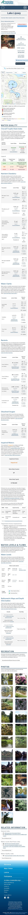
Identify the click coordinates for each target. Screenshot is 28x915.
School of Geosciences (23, 912)
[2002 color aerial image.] (7, 792)
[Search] (2, 7)
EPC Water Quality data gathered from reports (15, 379)
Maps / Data (7, 868)
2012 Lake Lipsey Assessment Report (13, 833)
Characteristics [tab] (9, 72)
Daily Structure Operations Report (12, 843)
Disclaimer (6, 890)
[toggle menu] (25, 7)
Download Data (21, 63)
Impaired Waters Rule (15, 448)
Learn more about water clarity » (10, 293)
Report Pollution (23, 24)
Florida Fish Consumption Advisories (11, 498)
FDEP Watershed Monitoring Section (16, 251)
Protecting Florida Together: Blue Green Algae (14, 855)
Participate (7, 876)
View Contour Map (21, 618)
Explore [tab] (24, 72)
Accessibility (6, 888)
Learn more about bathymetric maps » (9, 608)
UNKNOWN (8, 633)
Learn (6, 872)
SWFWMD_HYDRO (22, 570)
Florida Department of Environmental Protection (13, 520)
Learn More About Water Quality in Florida (15, 68)
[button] (3, 76)
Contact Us (6, 886)
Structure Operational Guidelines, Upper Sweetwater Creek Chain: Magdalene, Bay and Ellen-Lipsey (14, 846)
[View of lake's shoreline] (7, 741)
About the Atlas (7, 884)
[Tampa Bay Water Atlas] (7, 2)
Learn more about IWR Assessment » (13, 455)
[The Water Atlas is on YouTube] (8, 898)
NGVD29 (12, 621)
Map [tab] (3, 72)
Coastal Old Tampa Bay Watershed (8, 32)
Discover (7, 864)
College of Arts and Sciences (10, 913)
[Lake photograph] (21, 703)
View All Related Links (6, 838)
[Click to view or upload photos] (8, 42)
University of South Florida (20, 913)
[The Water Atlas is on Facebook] (5, 898)
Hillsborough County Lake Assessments (15, 367)
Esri (14, 103)
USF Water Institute (14, 912)
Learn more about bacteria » (7, 352)
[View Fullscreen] (3, 81)
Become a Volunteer (22, 26)
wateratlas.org (15, 880)
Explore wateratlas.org (9, 882)
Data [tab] (16, 72)
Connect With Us (7, 895)
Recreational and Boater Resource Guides (11, 660)
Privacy (5, 892)
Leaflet (7, 103)
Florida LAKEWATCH (13, 151)
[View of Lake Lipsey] (21, 716)
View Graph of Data (15, 590)
